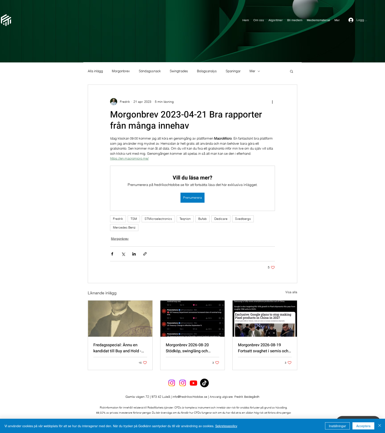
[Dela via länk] (145, 254)
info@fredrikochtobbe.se (189, 397)
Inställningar (337, 426)
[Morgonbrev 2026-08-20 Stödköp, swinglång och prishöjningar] (192, 319)
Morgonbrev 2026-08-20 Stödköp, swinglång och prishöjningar (187, 348)
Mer (252, 71)
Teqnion (185, 219)
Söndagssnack (150, 71)
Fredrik (118, 219)
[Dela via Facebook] (112, 254)
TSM (134, 219)
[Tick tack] (204, 383)
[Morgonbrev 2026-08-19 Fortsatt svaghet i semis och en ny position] (265, 319)
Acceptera (363, 426)
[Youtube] (193, 383)
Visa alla (291, 292)
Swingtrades (179, 71)
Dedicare (220, 219)
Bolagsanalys (207, 71)
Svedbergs (243, 219)
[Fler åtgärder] (272, 101)
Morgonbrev (121, 71)
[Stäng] (379, 425)
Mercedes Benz (124, 227)
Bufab (202, 219)
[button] (291, 71)
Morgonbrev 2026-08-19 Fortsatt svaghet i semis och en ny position (263, 348)
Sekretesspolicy (226, 426)
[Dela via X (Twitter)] (123, 254)
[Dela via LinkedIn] (134, 254)
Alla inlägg (95, 71)
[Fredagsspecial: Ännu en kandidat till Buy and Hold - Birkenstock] (120, 319)
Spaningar (233, 71)
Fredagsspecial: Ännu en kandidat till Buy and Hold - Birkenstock (117, 348)
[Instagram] (171, 383)
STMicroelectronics (158, 219)
